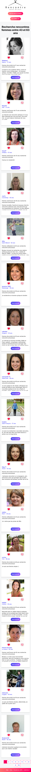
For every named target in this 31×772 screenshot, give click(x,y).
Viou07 (4, 151)
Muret (3, 739)
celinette (4, 331)
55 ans (9, 468)
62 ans (13, 243)
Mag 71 (4, 467)
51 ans (9, 62)
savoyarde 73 (6, 376)
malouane (5, 693)
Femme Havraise (7, 647)
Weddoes (5, 60)
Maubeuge (5, 288)
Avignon (4, 333)
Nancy (4, 62)
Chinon (4, 604)
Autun (3, 468)
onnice (4, 557)
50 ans (10, 333)
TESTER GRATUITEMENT (15, 13)
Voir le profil (15, 77)
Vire (3, 559)
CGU (11, 770)
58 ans (12, 288)
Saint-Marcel (6, 243)
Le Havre (4, 649)
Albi (3, 107)
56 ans (10, 694)
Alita (3, 241)
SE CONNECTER (15, 18)
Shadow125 (5, 738)
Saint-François (6, 423)
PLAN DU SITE (18, 770)
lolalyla (4, 602)
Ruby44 (4, 106)
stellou (4, 512)
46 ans (11, 378)
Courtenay (5, 197)
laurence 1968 (6, 286)
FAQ (7, 770)
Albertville (5, 378)
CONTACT (27, 770)
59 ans (10, 604)
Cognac (4, 694)
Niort (3, 514)
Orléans (4, 152)
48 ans (8, 559)
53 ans (10, 152)
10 (18, 765)
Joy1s (4, 196)
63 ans (12, 197)
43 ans (8, 514)
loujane (4, 422)
